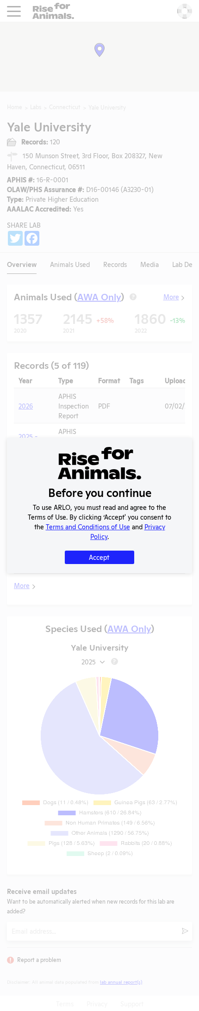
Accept (99, 556)
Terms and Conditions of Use (88, 526)
